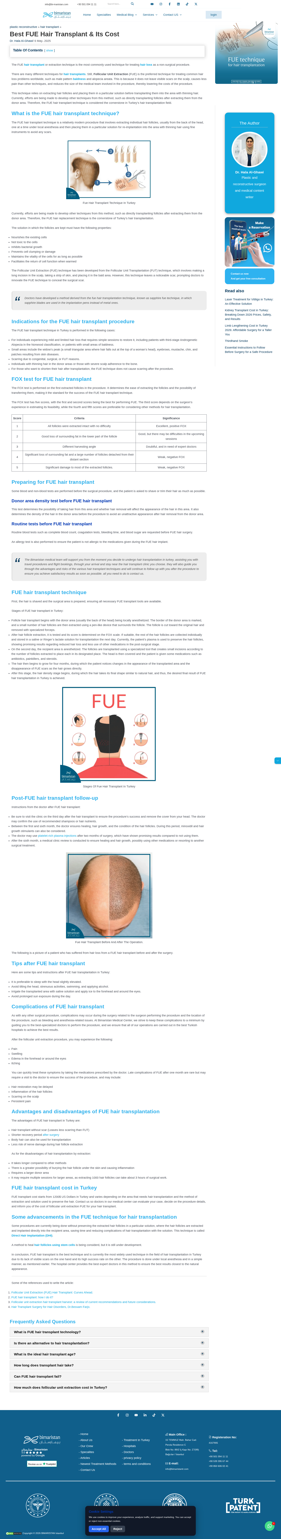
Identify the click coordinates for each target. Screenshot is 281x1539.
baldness (79, 79)
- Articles (84, 1458)
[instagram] (160, 4)
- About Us (85, 1440)
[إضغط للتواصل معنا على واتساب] (269, 1526)
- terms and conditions (136, 1464)
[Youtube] (152, 4)
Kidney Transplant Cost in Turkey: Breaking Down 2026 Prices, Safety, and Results (248, 315)
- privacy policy (131, 1458)
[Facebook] (169, 4)
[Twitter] (195, 4)
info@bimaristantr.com (176, 1469)
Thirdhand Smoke (236, 341)
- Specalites (86, 1452)
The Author (250, 123)
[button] (120, 7)
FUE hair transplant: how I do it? (32, 1297)
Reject (117, 1529)
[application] (135, 14)
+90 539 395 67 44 (218, 1461)
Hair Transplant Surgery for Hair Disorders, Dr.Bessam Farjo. (50, 1307)
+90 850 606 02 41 (218, 1466)
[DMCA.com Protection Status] (14, 1533)
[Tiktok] (187, 4)
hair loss (146, 64)
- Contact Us (87, 1470)
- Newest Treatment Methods (97, 1464)
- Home (83, 1434)
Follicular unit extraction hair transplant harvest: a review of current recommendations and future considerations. (83, 1302)
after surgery (51, 1134)
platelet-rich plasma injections (57, 835)
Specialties (104, 14)
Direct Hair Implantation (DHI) (32, 1235)
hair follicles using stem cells (54, 1245)
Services (148, 14)
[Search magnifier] (133, 3)
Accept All (99, 1529)
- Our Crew (86, 1446)
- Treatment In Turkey (136, 1440)
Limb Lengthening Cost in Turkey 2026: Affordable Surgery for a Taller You (248, 330)
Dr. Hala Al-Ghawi (21, 40)
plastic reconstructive (23, 27)
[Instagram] (127, 1415)
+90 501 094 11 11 (218, 1456)
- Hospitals (129, 1446)
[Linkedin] (178, 4)
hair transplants (75, 74)
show (49, 50)
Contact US (170, 14)
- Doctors (128, 1452)
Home (87, 14)
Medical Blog (125, 14)
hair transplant (49, 27)
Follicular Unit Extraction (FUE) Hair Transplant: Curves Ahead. (52, 1292)
